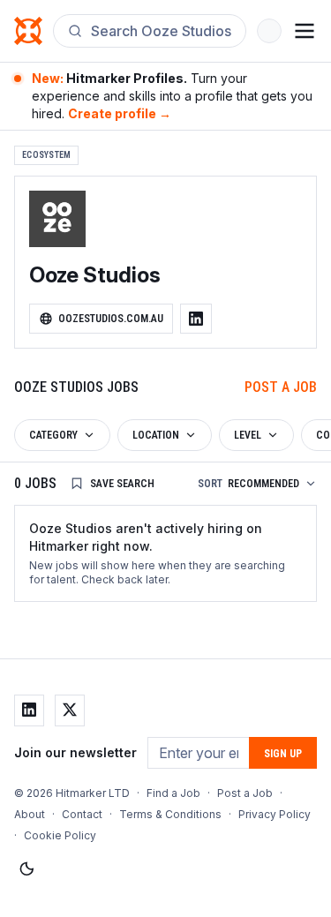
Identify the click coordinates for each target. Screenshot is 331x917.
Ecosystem (46, 155)
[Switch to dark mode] (26, 869)
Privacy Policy (274, 814)
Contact (82, 814)
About (29, 814)
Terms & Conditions (170, 814)
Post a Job (280, 387)
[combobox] (161, 30)
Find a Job (173, 793)
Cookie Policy (60, 835)
